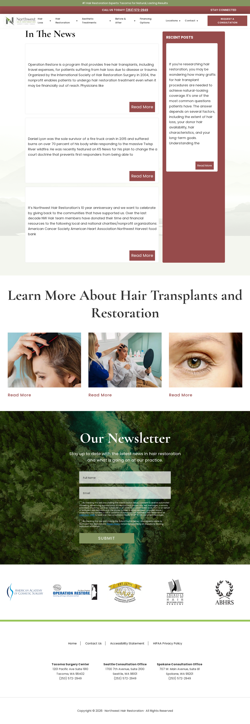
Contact (190, 20)
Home (72, 643)
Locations (172, 20)
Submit (106, 538)
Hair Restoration (62, 20)
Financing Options (145, 20)
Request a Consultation (227, 20)
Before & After (120, 20)
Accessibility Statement (127, 643)
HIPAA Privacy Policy (167, 643)
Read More (142, 107)
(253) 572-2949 (137, 10)
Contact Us (93, 643)
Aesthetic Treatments (89, 20)
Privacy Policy (113, 524)
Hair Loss (40, 20)
